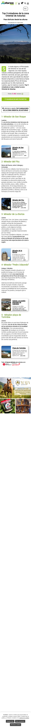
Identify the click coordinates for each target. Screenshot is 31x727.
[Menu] (28, 4)
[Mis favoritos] (16, 4)
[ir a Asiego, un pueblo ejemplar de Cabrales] (6, 299)
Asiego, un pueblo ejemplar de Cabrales (18, 302)
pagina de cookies (24, 718)
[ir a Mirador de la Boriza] (6, 249)
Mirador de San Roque (18, 148)
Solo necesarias (20, 721)
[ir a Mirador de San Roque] (6, 146)
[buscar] (25, 3)
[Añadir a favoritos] (9, 155)
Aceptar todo (10, 721)
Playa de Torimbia (19, 348)
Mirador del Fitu (18, 200)
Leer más (23, 207)
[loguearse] (19, 3)
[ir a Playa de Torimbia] (6, 347)
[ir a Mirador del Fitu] (6, 199)
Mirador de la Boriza (17, 251)
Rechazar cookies (15, 724)
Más (25, 8)
